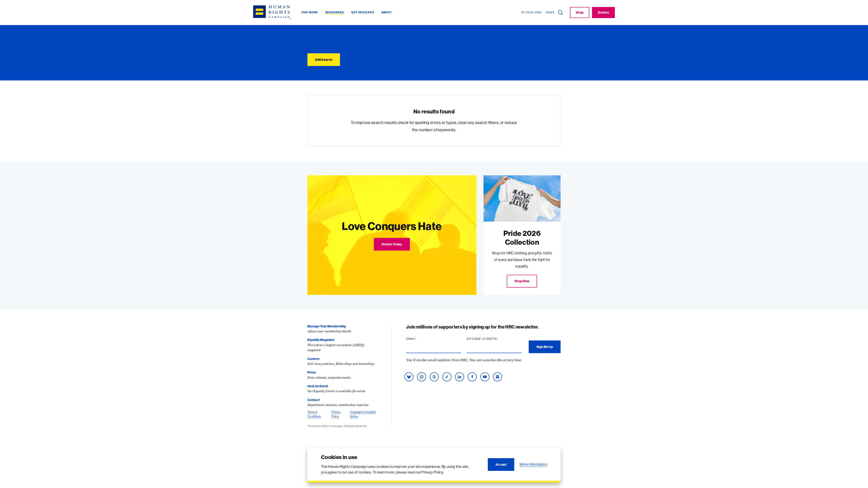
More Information (533, 464)
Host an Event (317, 386)
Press (311, 372)
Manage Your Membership (326, 326)
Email (420, 338)
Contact (313, 400)
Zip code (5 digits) (491, 338)
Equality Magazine (321, 340)
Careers (313, 359)
